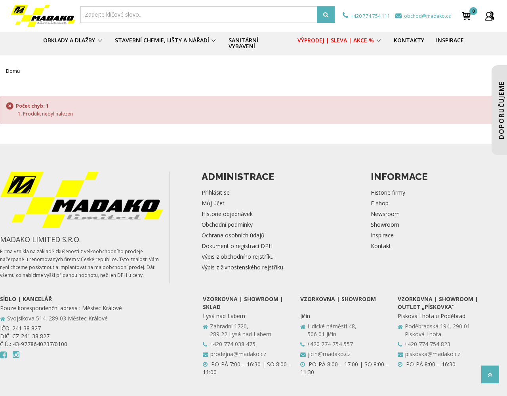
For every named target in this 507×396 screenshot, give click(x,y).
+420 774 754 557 (330, 344)
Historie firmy (388, 192)
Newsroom (385, 214)
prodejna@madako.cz (238, 354)
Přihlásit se (216, 192)
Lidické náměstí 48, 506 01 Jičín (331, 330)
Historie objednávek (227, 214)
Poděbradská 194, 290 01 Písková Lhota (437, 330)
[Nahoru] (490, 377)
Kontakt (381, 246)
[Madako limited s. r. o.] (43, 16)
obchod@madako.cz (427, 16)
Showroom (385, 224)
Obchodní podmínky (227, 224)
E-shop (380, 203)
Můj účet (213, 203)
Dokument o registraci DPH (237, 246)
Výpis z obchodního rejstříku (238, 256)
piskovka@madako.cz (432, 354)
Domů (13, 71)
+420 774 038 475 (232, 344)
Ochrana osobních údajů (233, 235)
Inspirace (382, 235)
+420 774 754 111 (369, 16)
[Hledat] (326, 14)
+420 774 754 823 (427, 344)
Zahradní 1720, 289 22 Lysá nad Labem (240, 330)
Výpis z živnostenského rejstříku (242, 267)
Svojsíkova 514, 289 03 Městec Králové (57, 318)
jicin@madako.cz (329, 354)
